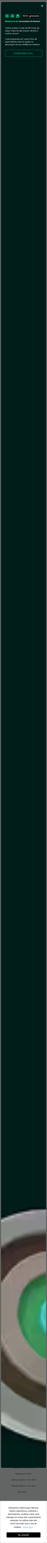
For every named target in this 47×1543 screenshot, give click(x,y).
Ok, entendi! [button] (23, 1535)
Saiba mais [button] (27, 1527)
